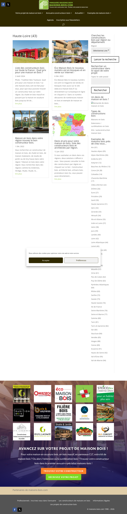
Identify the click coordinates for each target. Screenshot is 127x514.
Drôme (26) (95, 189)
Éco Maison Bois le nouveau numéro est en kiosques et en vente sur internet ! (69, 70)
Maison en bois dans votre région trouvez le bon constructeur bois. (29, 140)
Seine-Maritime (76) (99, 310)
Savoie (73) (95, 299)
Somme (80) (96, 318)
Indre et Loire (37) (98, 223)
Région (94, 46)
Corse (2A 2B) (96, 170)
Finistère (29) (96, 196)
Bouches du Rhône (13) (100, 166)
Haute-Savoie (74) (98, 303)
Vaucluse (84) (96, 333)
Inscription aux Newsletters (68, 20)
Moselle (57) (96, 269)
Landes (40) (96, 234)
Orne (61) (95, 273)
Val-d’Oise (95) (97, 356)
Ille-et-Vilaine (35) (98, 219)
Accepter (45, 260)
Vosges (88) (95, 341)
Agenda (50, 20)
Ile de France (96, 307)
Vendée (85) (96, 337)
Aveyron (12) (96, 162)
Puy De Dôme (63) (98, 281)
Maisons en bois (98, 119)
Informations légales (101, 501)
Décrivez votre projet (63, 477)
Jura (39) (94, 231)
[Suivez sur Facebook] (3, 4)
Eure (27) (94, 192)
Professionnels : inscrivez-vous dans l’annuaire (36, 501)
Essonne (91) (96, 349)
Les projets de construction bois (63, 505)
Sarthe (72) (95, 295)
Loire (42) (95, 238)
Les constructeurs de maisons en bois (74, 501)
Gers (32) (94, 208)
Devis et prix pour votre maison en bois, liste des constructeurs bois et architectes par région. (67, 144)
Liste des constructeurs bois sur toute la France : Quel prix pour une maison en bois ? (30, 70)
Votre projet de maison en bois (28, 13)
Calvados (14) (96, 174)
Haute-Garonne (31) (99, 204)
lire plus (18, 103)
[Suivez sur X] (8, 4)
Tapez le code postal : (100, 76)
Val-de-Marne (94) (98, 360)
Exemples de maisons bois (98, 13)
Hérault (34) (96, 215)
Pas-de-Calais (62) (98, 277)
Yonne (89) (95, 345)
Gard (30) (95, 200)
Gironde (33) (96, 212)
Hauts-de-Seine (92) (99, 353)
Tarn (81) (94, 322)
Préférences (81, 260)
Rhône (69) (95, 291)
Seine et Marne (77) (99, 314)
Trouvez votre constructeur (63, 471)
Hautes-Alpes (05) (98, 151)
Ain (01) (94, 147)
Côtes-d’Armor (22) (98, 185)
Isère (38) (95, 227)
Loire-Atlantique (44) (99, 242)
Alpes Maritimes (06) (99, 155)
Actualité (79, 13)
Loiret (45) (95, 246)
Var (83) (94, 329)
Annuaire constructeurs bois (58, 13)
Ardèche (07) (96, 159)
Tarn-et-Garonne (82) (100, 326)
